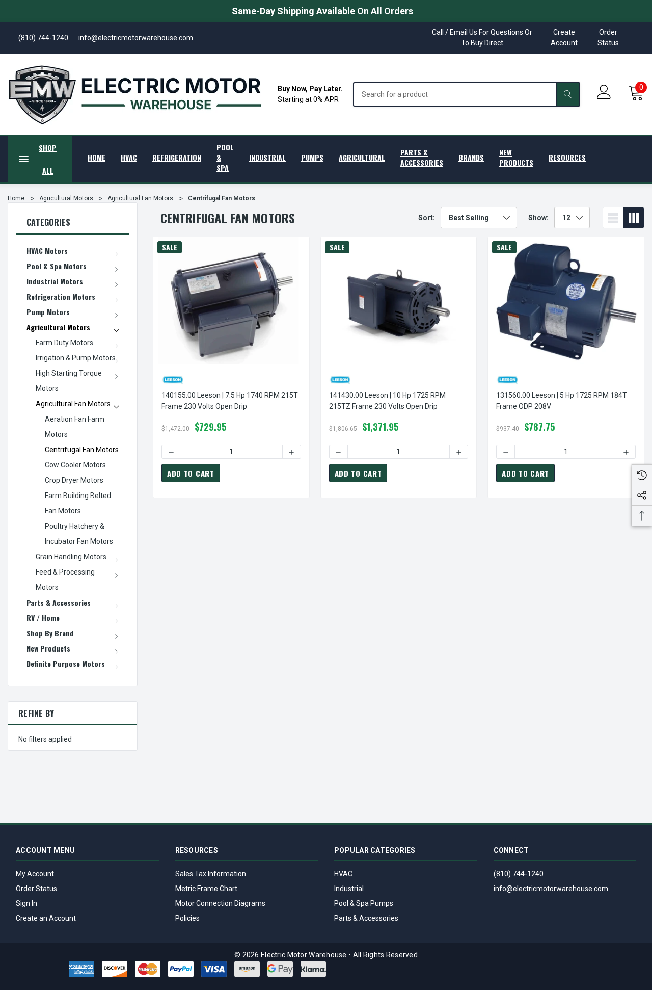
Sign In (26, 903)
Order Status (608, 37)
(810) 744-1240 (519, 874)
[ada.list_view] (613, 217)
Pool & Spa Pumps (363, 903)
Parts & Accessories (366, 918)
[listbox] (479, 217)
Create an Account (46, 918)
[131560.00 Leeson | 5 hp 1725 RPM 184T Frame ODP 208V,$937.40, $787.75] (566, 300)
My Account (35, 874)
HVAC (343, 874)
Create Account (564, 37)
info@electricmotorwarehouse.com (551, 888)
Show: (538, 217)
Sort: (426, 217)
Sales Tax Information (210, 874)
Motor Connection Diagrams (220, 903)
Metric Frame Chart (206, 888)
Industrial (349, 888)
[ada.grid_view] (633, 217)
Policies (187, 918)
